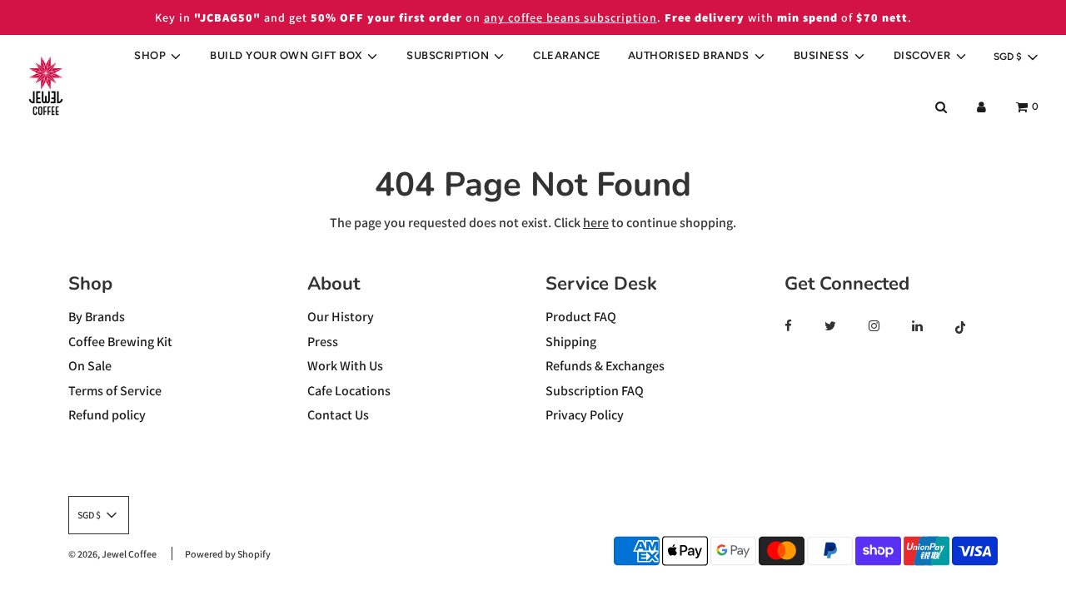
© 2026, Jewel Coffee (112, 554)
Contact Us (338, 415)
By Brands (96, 316)
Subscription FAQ (594, 390)
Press (322, 341)
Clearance (567, 55)
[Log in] (981, 106)
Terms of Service (115, 390)
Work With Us (345, 365)
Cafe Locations (349, 390)
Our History (340, 316)
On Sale (90, 365)
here (596, 222)
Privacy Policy (584, 415)
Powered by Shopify (228, 554)
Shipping (570, 341)
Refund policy (107, 415)
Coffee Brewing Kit (120, 341)
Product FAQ (580, 316)
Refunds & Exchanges (605, 365)
